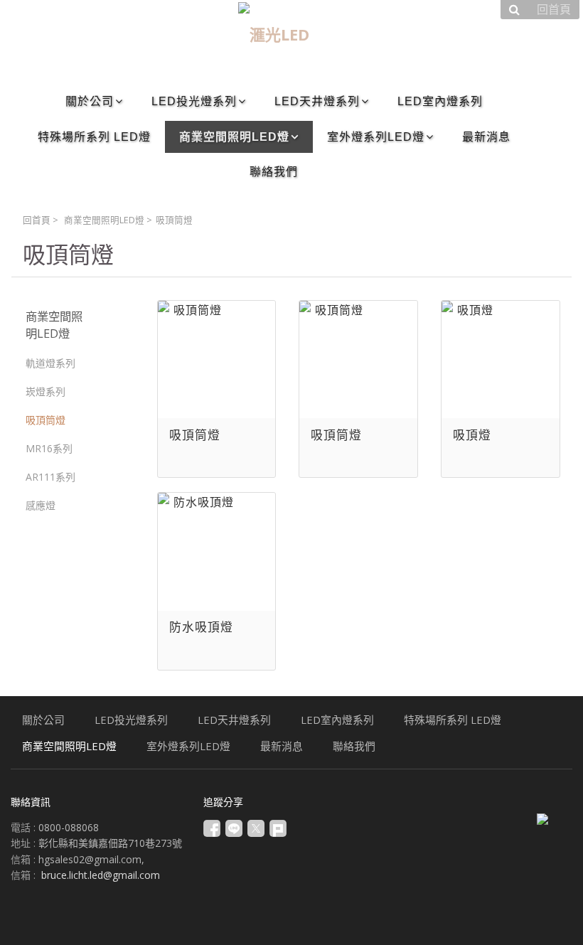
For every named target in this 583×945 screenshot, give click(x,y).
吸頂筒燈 (45, 420)
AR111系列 (50, 477)
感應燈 (40, 505)
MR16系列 (49, 448)
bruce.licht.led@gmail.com (100, 875)
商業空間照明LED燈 (104, 220)
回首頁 (36, 220)
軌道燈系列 (50, 363)
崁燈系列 (45, 391)
